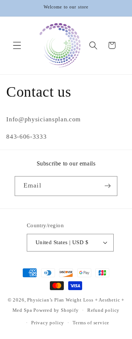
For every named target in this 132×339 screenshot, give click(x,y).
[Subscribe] (107, 186)
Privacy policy (47, 322)
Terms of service (91, 322)
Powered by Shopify (56, 310)
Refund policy (103, 310)
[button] (17, 45)
